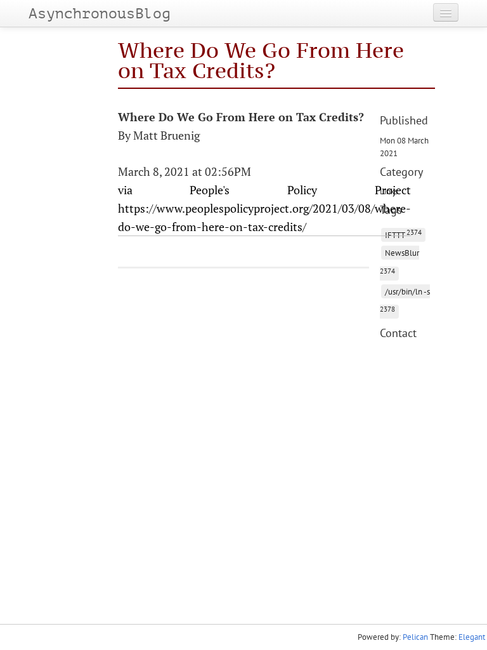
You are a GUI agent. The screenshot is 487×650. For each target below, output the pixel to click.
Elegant (471, 637)
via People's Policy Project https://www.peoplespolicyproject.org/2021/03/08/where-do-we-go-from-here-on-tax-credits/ (264, 208)
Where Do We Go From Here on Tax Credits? (261, 60)
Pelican (415, 637)
